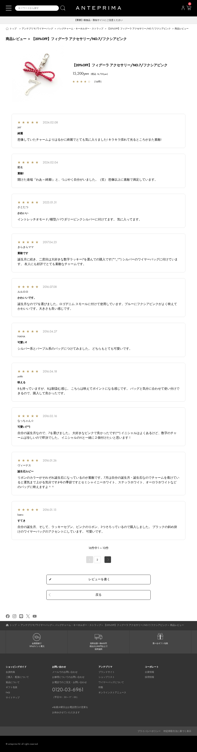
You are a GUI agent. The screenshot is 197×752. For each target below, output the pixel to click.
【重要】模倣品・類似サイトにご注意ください (98, 20)
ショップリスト (106, 677)
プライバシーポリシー (149, 731)
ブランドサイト (106, 672)
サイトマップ (13, 697)
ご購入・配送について (17, 677)
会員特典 (10, 672)
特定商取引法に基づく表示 (177, 731)
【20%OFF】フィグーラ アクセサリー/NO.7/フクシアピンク (139, 28)
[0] (188, 9)
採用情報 (149, 677)
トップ (13, 28)
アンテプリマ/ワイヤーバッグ (37, 28)
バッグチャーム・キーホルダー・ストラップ (80, 28)
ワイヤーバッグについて (111, 682)
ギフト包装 (11, 687)
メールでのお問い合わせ (65, 672)
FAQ (8, 692)
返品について (13, 682)
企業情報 (149, 672)
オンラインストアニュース (112, 692)
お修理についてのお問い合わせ (68, 677)
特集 (100, 687)
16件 (98, 81)
